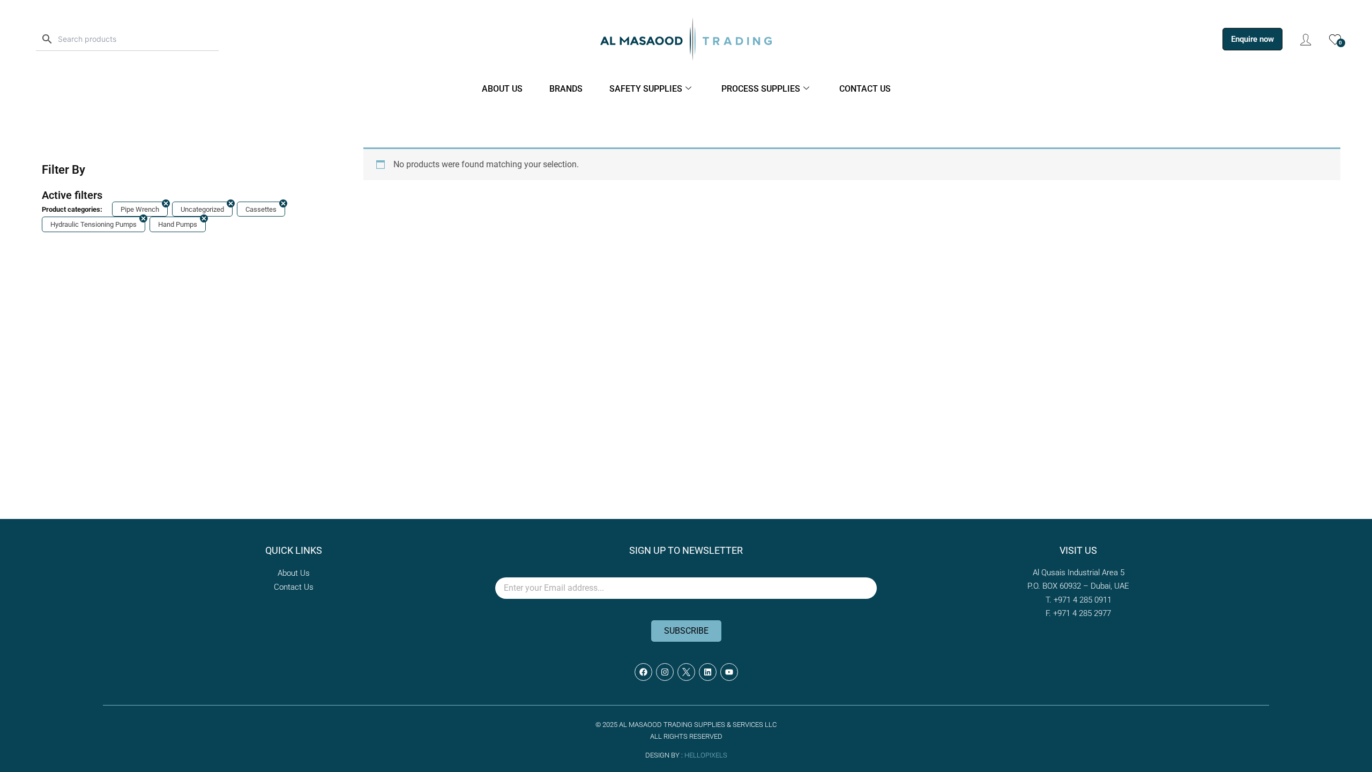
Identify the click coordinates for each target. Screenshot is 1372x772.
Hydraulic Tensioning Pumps (93, 224)
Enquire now (1252, 39)
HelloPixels (705, 755)
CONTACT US (865, 89)
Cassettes (261, 209)
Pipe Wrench (140, 209)
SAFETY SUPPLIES (645, 89)
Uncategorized (202, 209)
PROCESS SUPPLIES (760, 89)
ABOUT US (502, 89)
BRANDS (566, 89)
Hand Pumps (177, 224)
